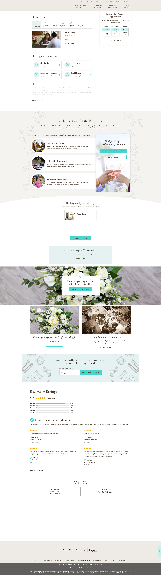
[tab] (36, 24)
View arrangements (54, 345)
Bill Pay (98, 1)
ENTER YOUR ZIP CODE (67, 368)
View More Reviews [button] (38, 470)
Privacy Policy (69, 560)
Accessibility (98, 560)
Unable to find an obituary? (106, 337)
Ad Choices (122, 560)
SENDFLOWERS (127, 6)
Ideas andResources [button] (112, 6)
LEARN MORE (80, 258)
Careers (58, 560)
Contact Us (109, 1)
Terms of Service (83, 560)
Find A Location (87, 1)
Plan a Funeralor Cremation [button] (81, 6)
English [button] (126, 1)
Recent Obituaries (98, 6)
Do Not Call (109, 560)
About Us (38, 560)
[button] (126, 1)
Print (118, 1)
